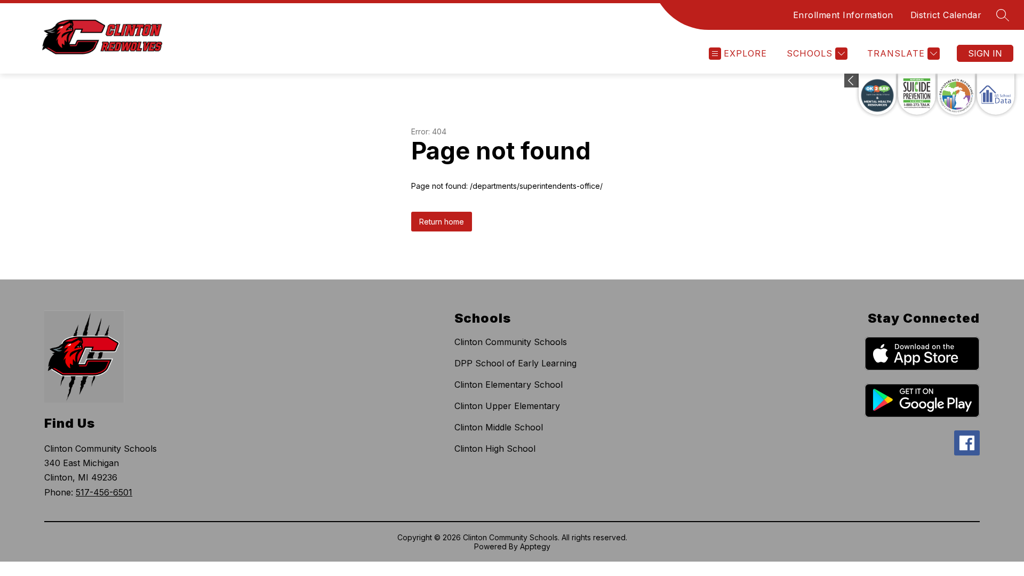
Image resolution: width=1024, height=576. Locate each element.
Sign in (985, 53)
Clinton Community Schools (510, 342)
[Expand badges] (851, 80)
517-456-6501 (104, 492)
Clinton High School (494, 448)
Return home (441, 221)
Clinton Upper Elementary (507, 406)
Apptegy (535, 546)
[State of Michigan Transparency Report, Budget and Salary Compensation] (956, 94)
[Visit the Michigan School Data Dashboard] (995, 94)
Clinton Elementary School (508, 384)
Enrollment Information (843, 15)
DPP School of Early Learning (515, 363)
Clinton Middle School (498, 427)
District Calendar (946, 15)
